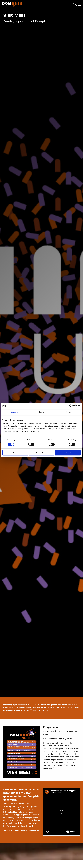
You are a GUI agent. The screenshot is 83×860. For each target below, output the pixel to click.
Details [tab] (41, 412)
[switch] (31, 444)
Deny (15, 453)
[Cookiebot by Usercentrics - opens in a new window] (71, 406)
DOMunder (12, 5)
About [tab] (68, 412)
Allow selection (41, 453)
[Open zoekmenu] (75, 4)
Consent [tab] (14, 412)
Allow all (68, 453)
